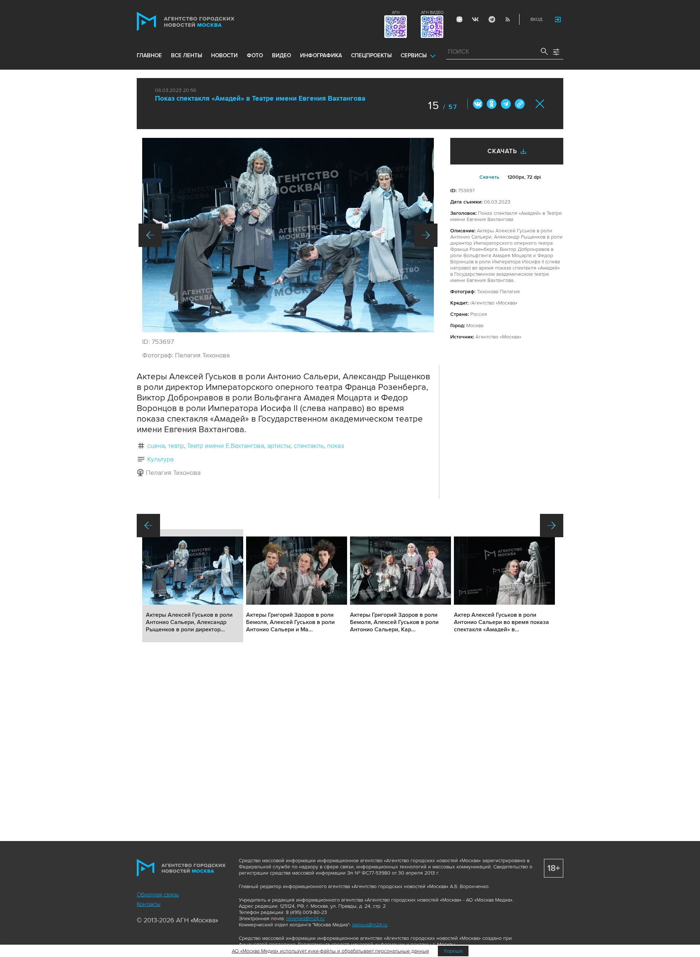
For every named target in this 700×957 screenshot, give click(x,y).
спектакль (309, 446)
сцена (156, 446)
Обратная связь (158, 894)
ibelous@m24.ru (370, 925)
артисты (279, 446)
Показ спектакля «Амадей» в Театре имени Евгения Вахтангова (260, 98)
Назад (150, 235)
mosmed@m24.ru (305, 918)
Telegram (491, 19)
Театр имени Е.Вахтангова (225, 446)
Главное (149, 55)
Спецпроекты (371, 55)
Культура (160, 459)
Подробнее (192, 585)
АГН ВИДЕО (432, 12)
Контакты (148, 904)
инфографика (321, 55)
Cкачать (489, 177)
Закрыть (540, 104)
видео (281, 55)
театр (176, 446)
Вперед (426, 235)
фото (255, 55)
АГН (396, 12)
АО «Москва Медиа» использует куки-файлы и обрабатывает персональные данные (330, 951)
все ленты (186, 55)
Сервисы (414, 55)
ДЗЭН (459, 19)
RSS (507, 19)
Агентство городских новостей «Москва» (199, 21)
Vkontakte (475, 19)
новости (224, 55)
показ (335, 446)
